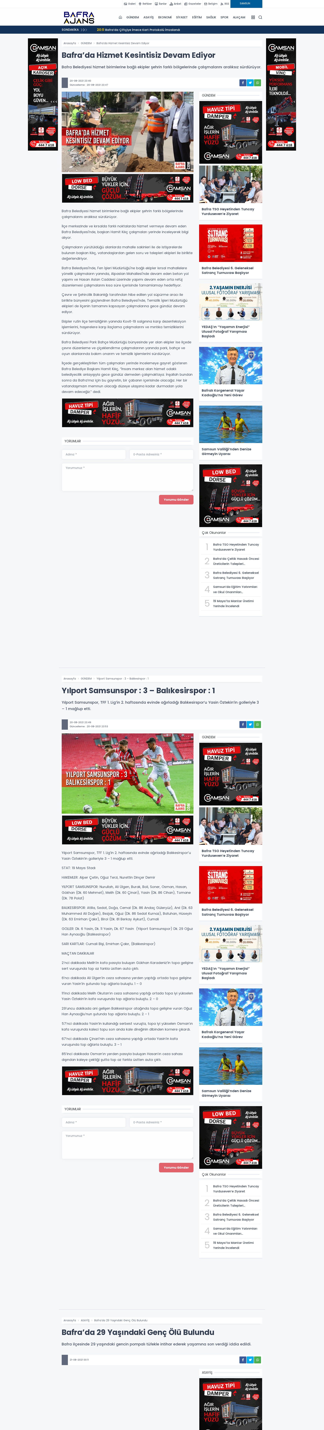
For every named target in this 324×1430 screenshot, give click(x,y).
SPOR (224, 17)
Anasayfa (70, 43)
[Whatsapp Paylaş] (257, 82)
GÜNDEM (132, 17)
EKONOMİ (165, 17)
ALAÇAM (239, 17)
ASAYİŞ (148, 17)
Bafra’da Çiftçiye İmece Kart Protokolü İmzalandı (87, 29)
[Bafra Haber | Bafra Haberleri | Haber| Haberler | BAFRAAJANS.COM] (80, 17)
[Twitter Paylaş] (250, 82)
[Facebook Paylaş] (242, 82)
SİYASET (182, 17)
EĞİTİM (197, 17)
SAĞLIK (211, 17)
